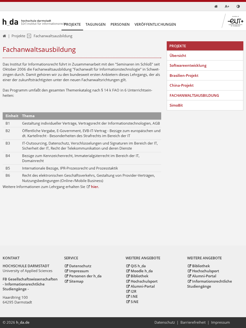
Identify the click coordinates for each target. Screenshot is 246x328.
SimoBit (176, 105)
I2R (133, 291)
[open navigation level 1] (28, 36)
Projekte (72, 24)
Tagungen (96, 24)
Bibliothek (139, 275)
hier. (95, 186)
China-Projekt (182, 85)
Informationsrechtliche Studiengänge (209, 284)
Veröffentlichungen (155, 24)
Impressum (78, 270)
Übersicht (178, 55)
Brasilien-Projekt (184, 75)
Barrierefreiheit (193, 322)
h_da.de (23, 322)
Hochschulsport (144, 281)
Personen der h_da (85, 275)
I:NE (134, 296)
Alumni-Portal (142, 286)
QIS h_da (138, 265)
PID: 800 (39, 322)
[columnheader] (11, 116)
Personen (120, 24)
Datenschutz (80, 265)
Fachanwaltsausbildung (53, 35)
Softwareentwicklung (188, 65)
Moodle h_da (142, 270)
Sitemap (76, 281)
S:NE (134, 301)
